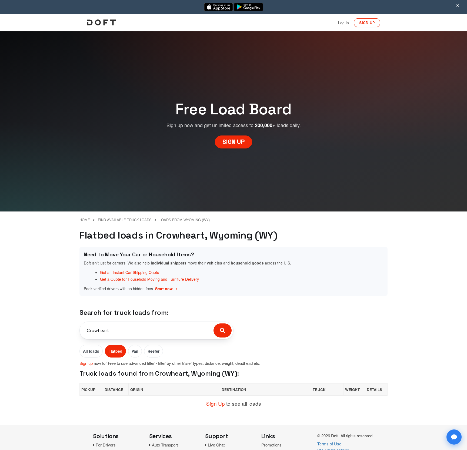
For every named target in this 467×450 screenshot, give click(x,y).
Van (135, 351)
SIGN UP (367, 22)
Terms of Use (329, 443)
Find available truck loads (125, 219)
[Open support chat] (454, 437)
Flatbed (115, 351)
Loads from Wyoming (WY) (184, 219)
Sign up (86, 363)
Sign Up (215, 403)
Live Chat (216, 445)
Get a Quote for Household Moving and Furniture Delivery (149, 279)
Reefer (153, 351)
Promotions (271, 445)
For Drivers (106, 445)
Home (84, 219)
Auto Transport (165, 445)
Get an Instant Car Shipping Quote (129, 272)
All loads (91, 351)
